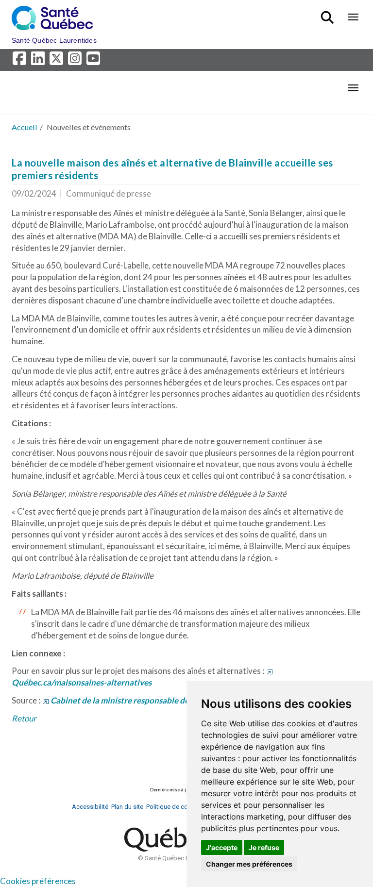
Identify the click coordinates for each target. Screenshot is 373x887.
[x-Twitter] (58, 61)
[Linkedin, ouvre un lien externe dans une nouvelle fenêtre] (39, 61)
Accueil (24, 127)
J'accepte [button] (221, 847)
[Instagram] (76, 61)
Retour (24, 718)
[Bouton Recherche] (329, 13)
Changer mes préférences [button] (249, 864)
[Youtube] (93, 61)
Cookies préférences (38, 881)
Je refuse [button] (264, 847)
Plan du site (127, 806)
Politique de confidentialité (183, 806)
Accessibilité (90, 806)
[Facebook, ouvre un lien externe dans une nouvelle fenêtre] (21, 61)
